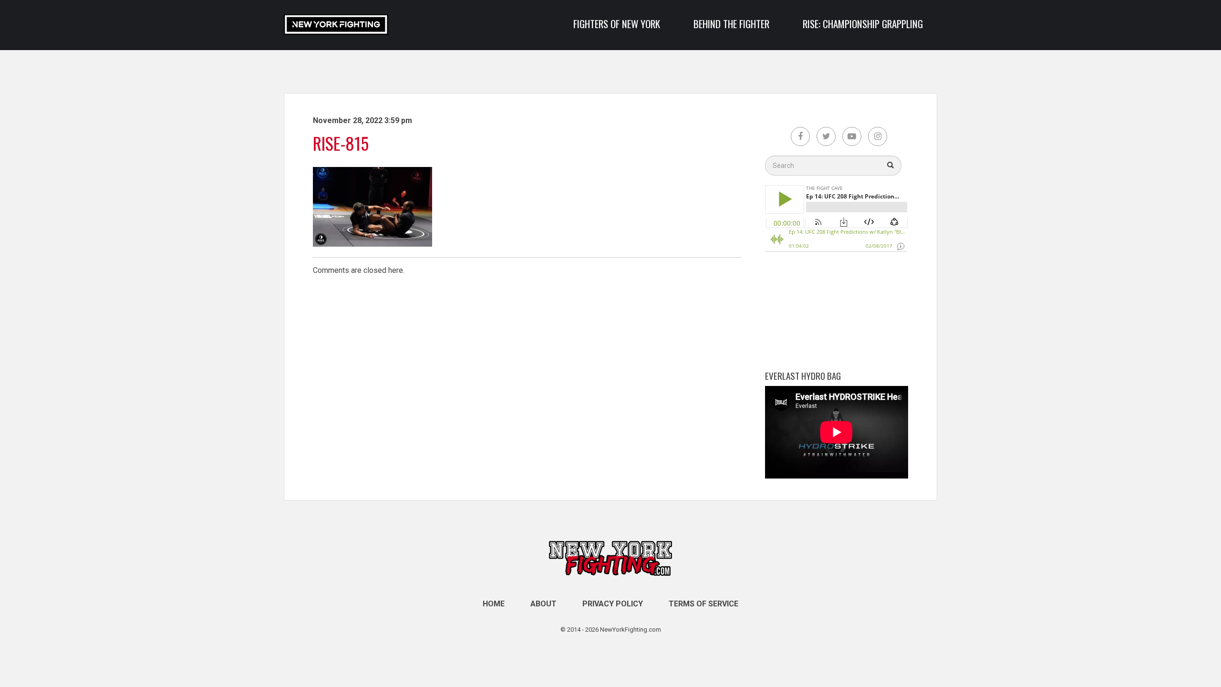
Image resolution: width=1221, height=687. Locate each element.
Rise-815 (341, 143)
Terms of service (703, 603)
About (543, 603)
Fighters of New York (616, 23)
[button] (890, 166)
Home (494, 603)
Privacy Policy (612, 603)
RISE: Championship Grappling (863, 23)
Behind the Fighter (731, 23)
